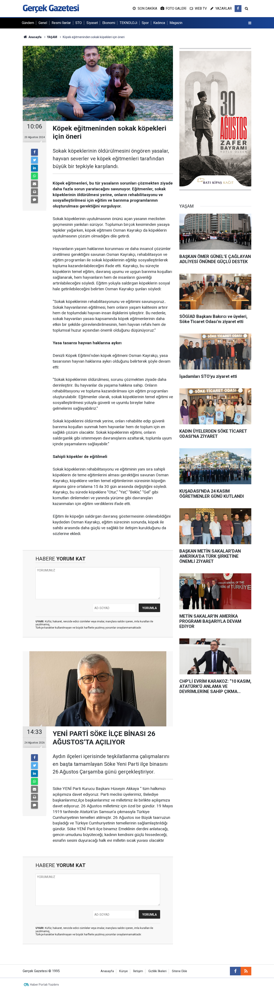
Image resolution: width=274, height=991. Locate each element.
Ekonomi (108, 23)
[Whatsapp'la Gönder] (34, 176)
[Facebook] (34, 152)
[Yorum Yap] (34, 199)
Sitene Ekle (179, 971)
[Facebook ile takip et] (238, 8)
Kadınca (159, 23)
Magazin (176, 23)
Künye (123, 971)
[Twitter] (34, 160)
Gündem (28, 23)
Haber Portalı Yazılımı (44, 984)
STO (78, 23)
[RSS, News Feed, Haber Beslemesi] (246, 971)
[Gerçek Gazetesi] (51, 8)
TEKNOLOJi (128, 23)
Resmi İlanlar (61, 23)
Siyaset (92, 23)
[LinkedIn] (34, 168)
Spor (145, 23)
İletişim (138, 971)
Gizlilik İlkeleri (157, 971)
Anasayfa (107, 971)
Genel (43, 23)
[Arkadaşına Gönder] (34, 183)
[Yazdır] (34, 191)
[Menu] (249, 23)
